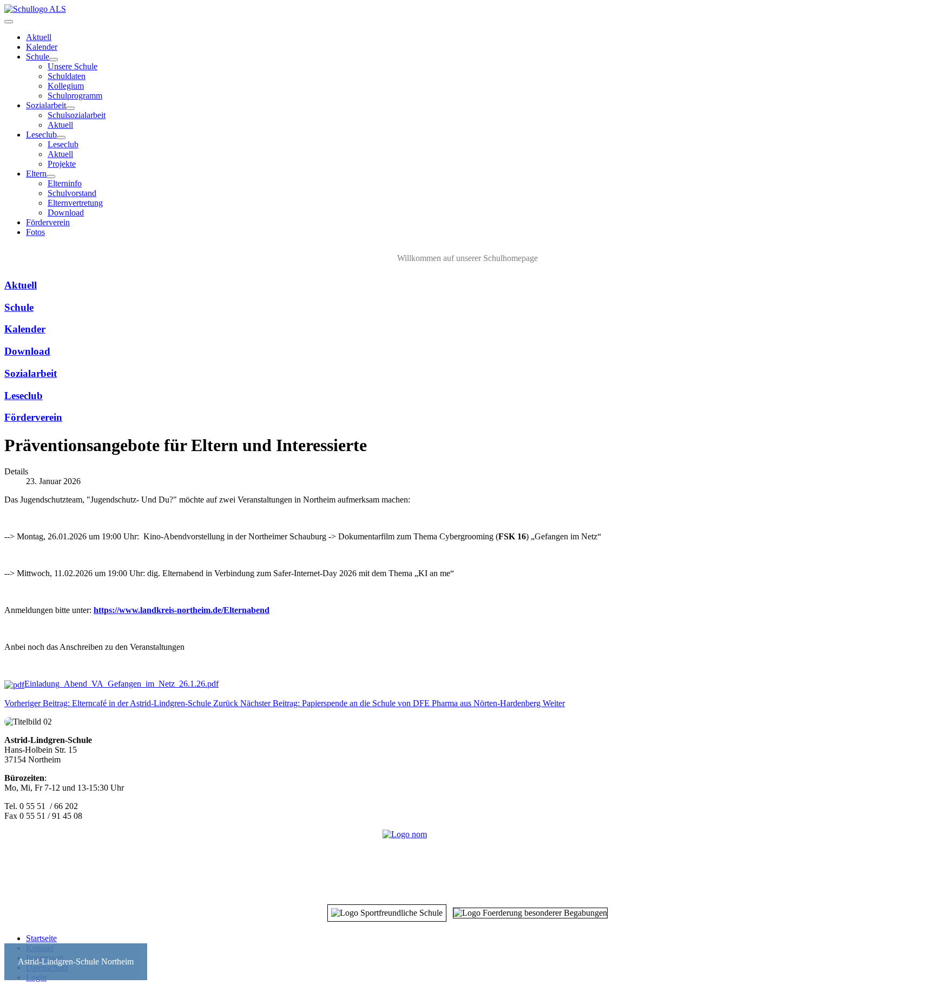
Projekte (62, 163)
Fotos (35, 232)
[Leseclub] (61, 137)
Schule (37, 56)
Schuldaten (66, 76)
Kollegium (66, 85)
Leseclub (41, 134)
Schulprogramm (75, 95)
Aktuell (38, 37)
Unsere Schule (72, 66)
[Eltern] (51, 176)
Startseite (41, 938)
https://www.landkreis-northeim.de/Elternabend (181, 610)
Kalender (41, 46)
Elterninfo (65, 183)
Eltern (36, 173)
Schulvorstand (72, 193)
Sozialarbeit (46, 105)
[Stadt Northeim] (467, 861)
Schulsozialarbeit (77, 115)
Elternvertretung (75, 202)
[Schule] (53, 59)
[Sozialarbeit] (70, 108)
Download (66, 212)
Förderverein (48, 222)
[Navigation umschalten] (8, 21)
